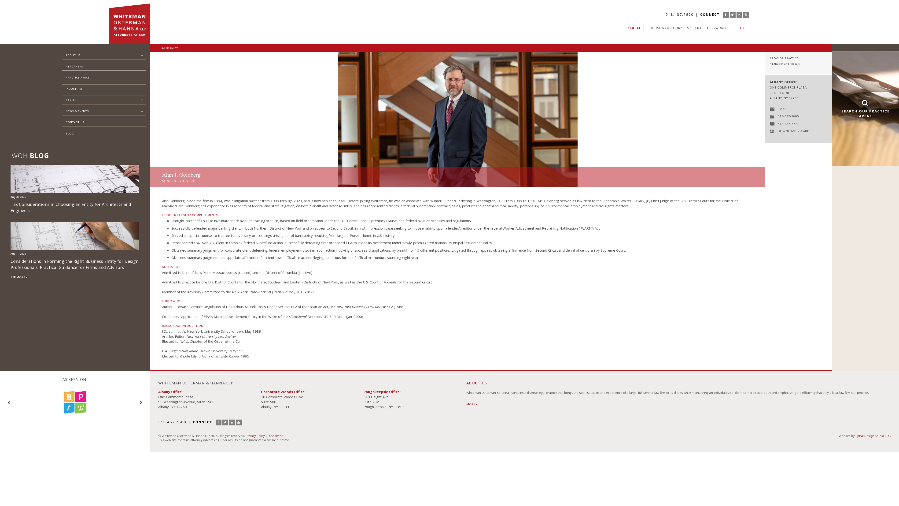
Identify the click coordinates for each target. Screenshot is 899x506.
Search (635, 28)
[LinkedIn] (739, 15)
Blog (70, 133)
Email (782, 109)
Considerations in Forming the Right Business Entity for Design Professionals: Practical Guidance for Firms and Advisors (74, 264)
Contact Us (75, 122)
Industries (74, 88)
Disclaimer (275, 436)
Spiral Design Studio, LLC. (873, 436)
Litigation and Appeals (786, 63)
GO (743, 28)
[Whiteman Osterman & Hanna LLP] (129, 22)
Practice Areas (77, 77)
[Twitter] (733, 15)
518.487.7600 (680, 14)
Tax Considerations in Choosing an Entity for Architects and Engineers (71, 207)
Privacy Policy (255, 436)
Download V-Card (794, 131)
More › (471, 404)
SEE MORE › (19, 277)
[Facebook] (726, 15)
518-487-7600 (788, 116)
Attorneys (74, 66)
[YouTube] (746, 15)
